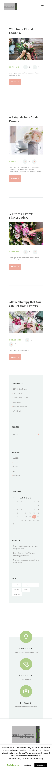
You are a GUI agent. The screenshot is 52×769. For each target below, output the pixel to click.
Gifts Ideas (17, 402)
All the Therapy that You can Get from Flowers (25, 304)
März (16, 476)
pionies (16, 589)
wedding (17, 594)
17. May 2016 (14, 161)
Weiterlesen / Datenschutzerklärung (26, 758)
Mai (16, 467)
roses (26, 589)
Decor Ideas (17, 393)
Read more (15, 82)
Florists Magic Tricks (20, 398)
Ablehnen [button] (27, 765)
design (26, 585)
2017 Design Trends (20, 389)
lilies (35, 585)
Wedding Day (18, 411)
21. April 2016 (14, 252)
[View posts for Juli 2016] (13, 498)
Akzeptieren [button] (40, 765)
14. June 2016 (14, 67)
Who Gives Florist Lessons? (21, 31)
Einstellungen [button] (13, 765)
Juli (16, 458)
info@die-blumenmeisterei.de (26, 707)
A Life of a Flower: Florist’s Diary (21, 215)
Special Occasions (20, 407)
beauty (16, 585)
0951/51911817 (26, 679)
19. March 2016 (15, 340)
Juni (16, 462)
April (16, 471)
